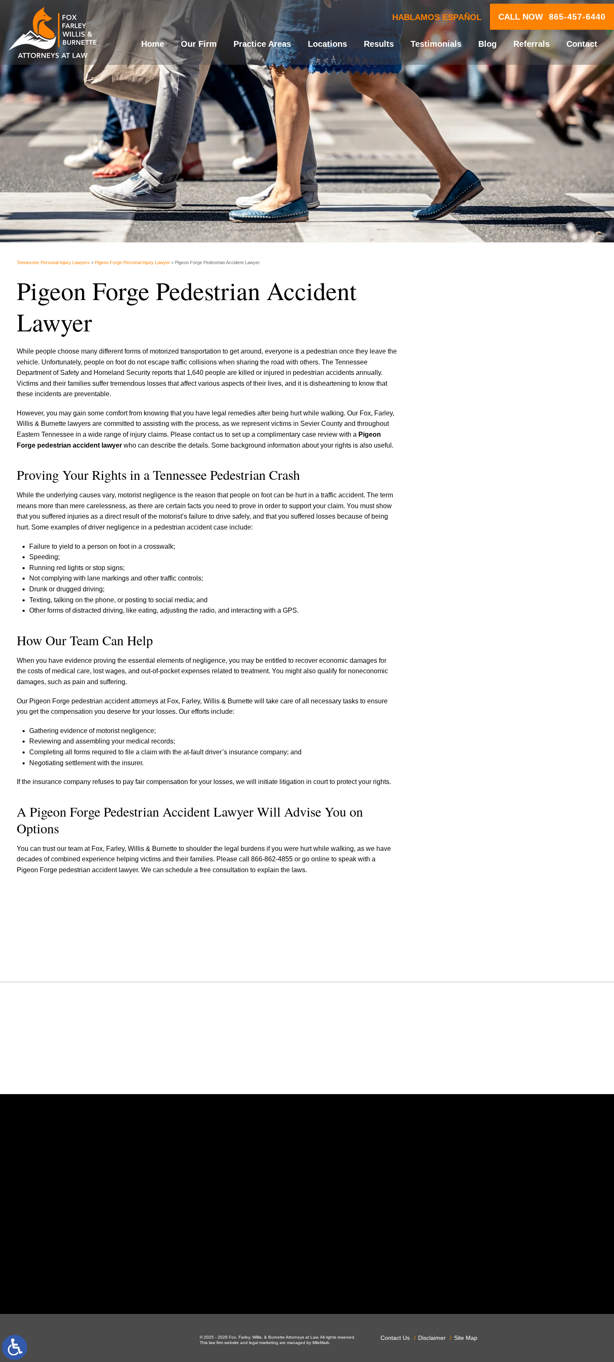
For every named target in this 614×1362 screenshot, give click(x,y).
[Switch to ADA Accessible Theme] (14, 1347)
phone (141, 1279)
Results (379, 43)
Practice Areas (262, 43)
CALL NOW (552, 17)
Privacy (505, 520)
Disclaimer (432, 1337)
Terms (518, 520)
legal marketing (263, 1342)
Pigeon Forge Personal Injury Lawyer (132, 262)
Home (152, 43)
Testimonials (436, 43)
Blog (487, 43)
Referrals (531, 43)
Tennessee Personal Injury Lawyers (53, 262)
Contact (581, 43)
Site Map (465, 1337)
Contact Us (395, 1337)
